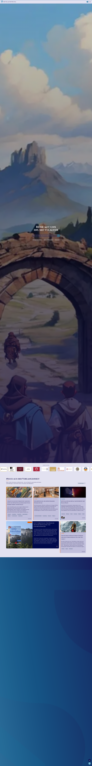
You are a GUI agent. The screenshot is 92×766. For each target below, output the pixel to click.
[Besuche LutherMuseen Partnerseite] (40, 469)
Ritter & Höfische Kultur (48, 239)
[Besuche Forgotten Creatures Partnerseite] (49, 469)
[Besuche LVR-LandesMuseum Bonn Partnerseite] (32, 469)
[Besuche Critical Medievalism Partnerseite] (81, 469)
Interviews (57, 239)
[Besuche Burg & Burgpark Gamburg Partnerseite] (8, 469)
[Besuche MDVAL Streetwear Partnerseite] (65, 469)
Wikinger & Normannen (37, 239)
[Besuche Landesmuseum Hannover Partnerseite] (57, 469)
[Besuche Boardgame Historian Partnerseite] (73, 469)
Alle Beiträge (81, 483)
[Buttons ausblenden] (90, 759)
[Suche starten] (58, 235)
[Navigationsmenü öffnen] (90, 2)
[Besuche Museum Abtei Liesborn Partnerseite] (24, 469)
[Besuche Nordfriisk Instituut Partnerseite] (16, 469)
